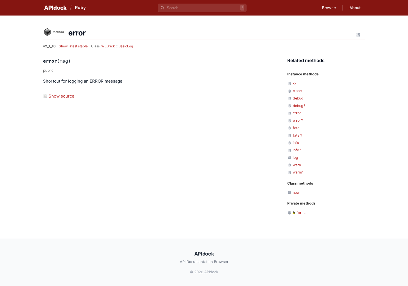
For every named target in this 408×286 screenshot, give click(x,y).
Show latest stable (74, 46)
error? (298, 120)
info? (297, 150)
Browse (329, 7)
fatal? (297, 135)
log (295, 157)
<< (295, 83)
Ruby (80, 7)
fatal (296, 128)
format (302, 213)
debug (298, 98)
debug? (299, 106)
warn (297, 165)
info (296, 143)
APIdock (55, 7)
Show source (61, 96)
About (355, 7)
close (297, 91)
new (296, 192)
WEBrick (108, 46)
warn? (298, 172)
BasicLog (126, 46)
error (297, 113)
